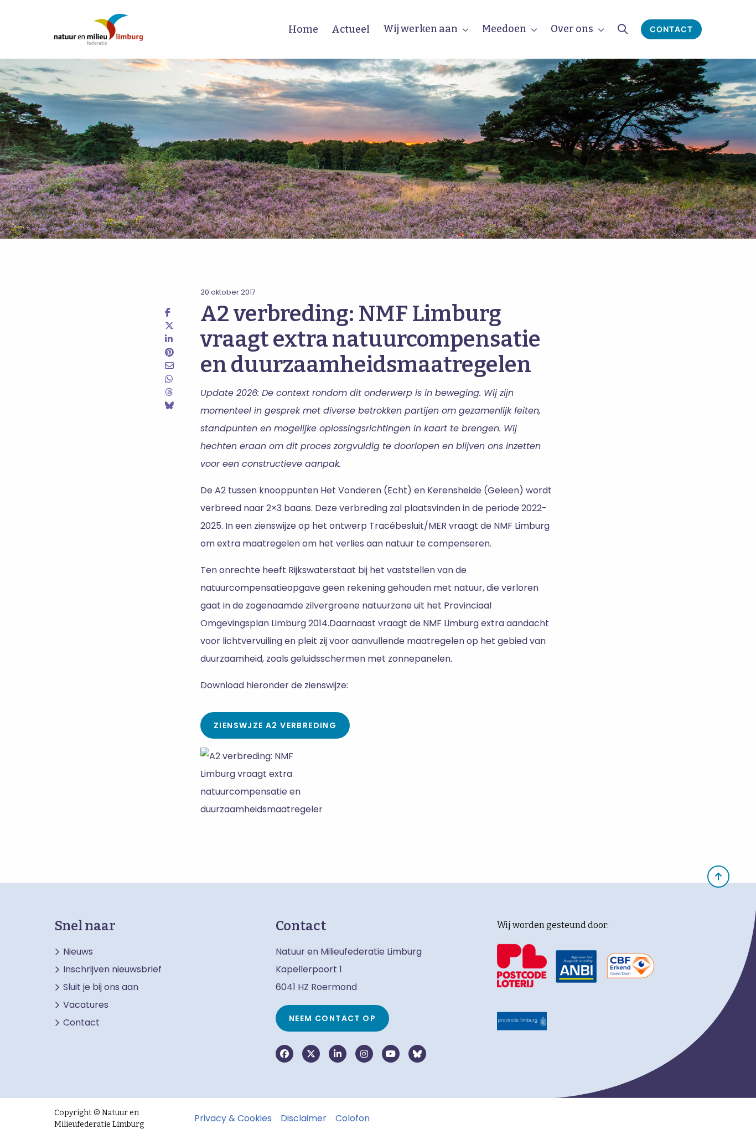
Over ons (572, 29)
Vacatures (85, 1005)
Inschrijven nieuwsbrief (112, 969)
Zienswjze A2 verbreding (275, 725)
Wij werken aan (420, 29)
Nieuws (78, 951)
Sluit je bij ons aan (100, 987)
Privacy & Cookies (233, 1118)
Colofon (352, 1118)
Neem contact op (332, 1018)
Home (303, 29)
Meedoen (504, 29)
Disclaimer (304, 1118)
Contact (671, 29)
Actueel (351, 29)
